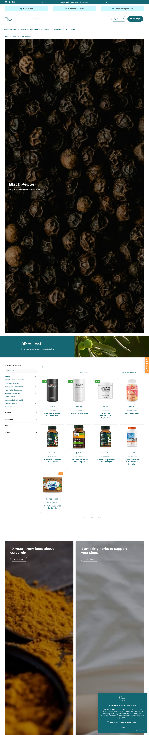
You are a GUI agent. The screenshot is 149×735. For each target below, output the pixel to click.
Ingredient (10, 419)
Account (120, 19)
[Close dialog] (144, 695)
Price (7, 426)
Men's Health (10, 397)
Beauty (7, 376)
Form (7, 432)
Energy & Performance (14, 387)
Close (122, 727)
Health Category (13, 366)
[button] (135, 19)
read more (18, 559)
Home (7, 36)
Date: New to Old (129, 373)
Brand (8, 413)
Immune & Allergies (12, 393)
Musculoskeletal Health (14, 400)
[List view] (45, 373)
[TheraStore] (8, 19)
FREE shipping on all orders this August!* (74, 2)
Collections (16, 36)
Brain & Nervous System (14, 380)
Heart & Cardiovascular (14, 390)
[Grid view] (41, 373)
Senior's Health (11, 404)
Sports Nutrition (11, 407)
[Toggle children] (35, 376)
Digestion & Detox (12, 383)
